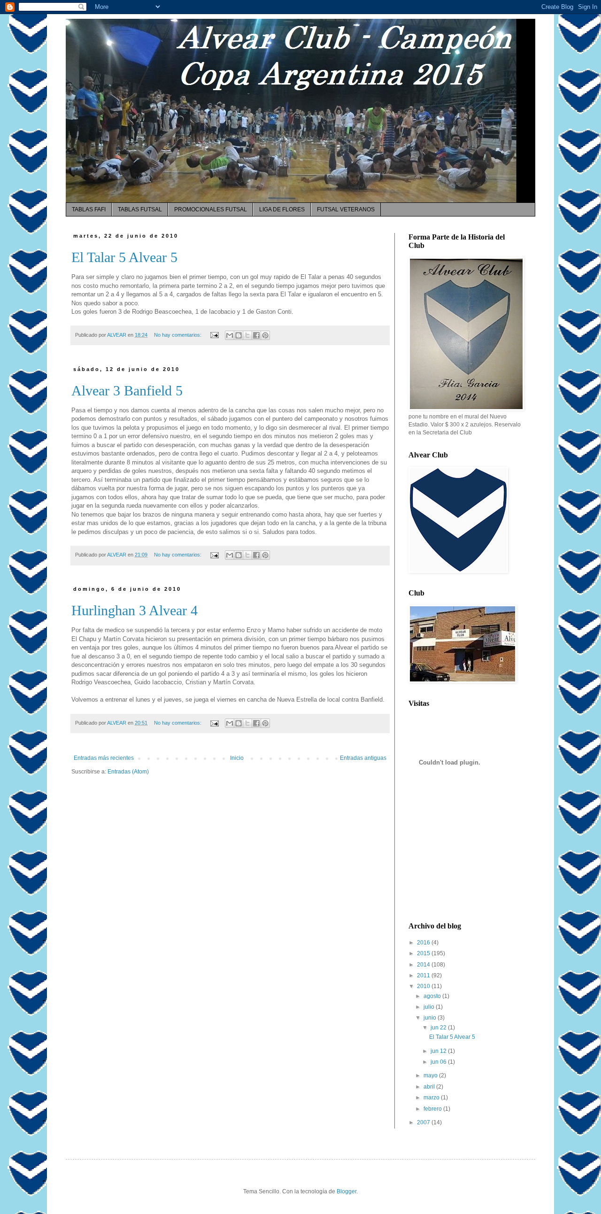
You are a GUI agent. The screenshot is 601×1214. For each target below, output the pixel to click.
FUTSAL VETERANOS (346, 209)
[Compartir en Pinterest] (265, 335)
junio (431, 1017)
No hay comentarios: (178, 335)
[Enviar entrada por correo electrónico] (214, 335)
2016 (424, 942)
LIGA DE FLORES (282, 209)
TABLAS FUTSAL (140, 209)
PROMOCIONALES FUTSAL (210, 209)
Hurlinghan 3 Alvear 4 (134, 610)
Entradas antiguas (363, 758)
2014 (424, 964)
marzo (432, 1097)
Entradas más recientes (104, 758)
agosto (433, 996)
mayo (431, 1075)
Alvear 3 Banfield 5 (127, 390)
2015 (424, 953)
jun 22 (439, 1027)
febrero (433, 1109)
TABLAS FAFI (89, 209)
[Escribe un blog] (238, 335)
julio (430, 1007)
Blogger (346, 1191)
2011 (424, 975)
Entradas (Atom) (128, 771)
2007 (424, 1122)
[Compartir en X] (247, 335)
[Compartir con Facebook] (256, 335)
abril (430, 1086)
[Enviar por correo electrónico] (229, 335)
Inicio (237, 758)
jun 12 (439, 1051)
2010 (424, 986)
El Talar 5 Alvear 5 (124, 257)
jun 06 (439, 1062)
